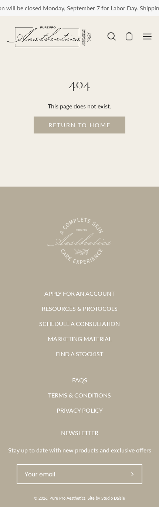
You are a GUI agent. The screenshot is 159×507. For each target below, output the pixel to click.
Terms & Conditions (79, 395)
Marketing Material (80, 338)
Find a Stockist (79, 354)
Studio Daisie (113, 498)
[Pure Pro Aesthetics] (53, 36)
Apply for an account (79, 293)
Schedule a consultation (79, 323)
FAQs (79, 380)
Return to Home (79, 125)
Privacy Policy (80, 410)
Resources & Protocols (80, 308)
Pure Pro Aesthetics (67, 498)
